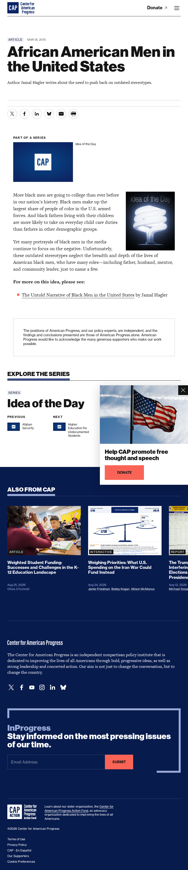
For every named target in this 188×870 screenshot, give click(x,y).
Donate (155, 7)
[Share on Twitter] (12, 114)
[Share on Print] (73, 114)
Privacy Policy (17, 845)
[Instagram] (42, 687)
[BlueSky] (63, 687)
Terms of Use (16, 839)
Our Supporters (18, 856)
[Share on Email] (61, 114)
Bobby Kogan (120, 589)
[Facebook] (21, 687)
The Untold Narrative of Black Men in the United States (78, 295)
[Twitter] (11, 687)
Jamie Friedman (99, 589)
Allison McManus (142, 589)
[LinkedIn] (52, 687)
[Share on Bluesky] (49, 114)
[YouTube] (32, 687)
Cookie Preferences (21, 861)
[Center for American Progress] (13, 8)
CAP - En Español (19, 850)
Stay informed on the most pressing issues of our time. (89, 736)
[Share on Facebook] (24, 114)
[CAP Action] (23, 812)
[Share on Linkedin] (37, 114)
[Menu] (177, 8)
